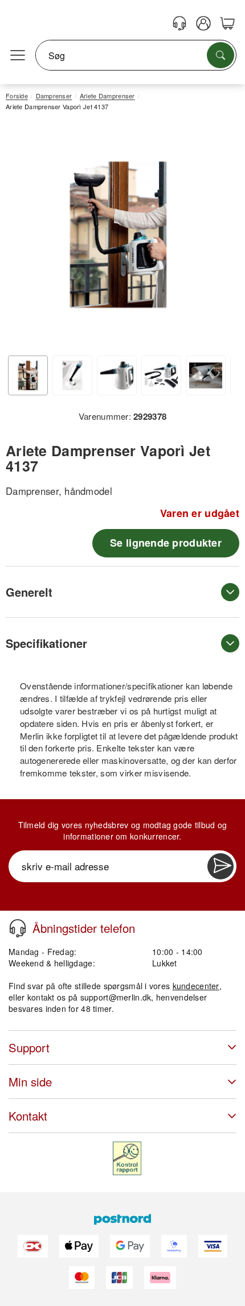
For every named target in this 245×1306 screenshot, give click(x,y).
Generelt (29, 592)
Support (29, 1047)
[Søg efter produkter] (220, 55)
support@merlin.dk (116, 997)
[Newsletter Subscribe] (220, 866)
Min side (30, 1081)
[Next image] (213, 237)
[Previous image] (22, 237)
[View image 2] (72, 375)
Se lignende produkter (166, 542)
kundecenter (196, 985)
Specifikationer (46, 643)
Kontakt (28, 1115)
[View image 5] (206, 375)
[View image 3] (117, 375)
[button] (118, 234)
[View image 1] (28, 375)
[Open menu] (17, 55)
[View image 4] (161, 375)
